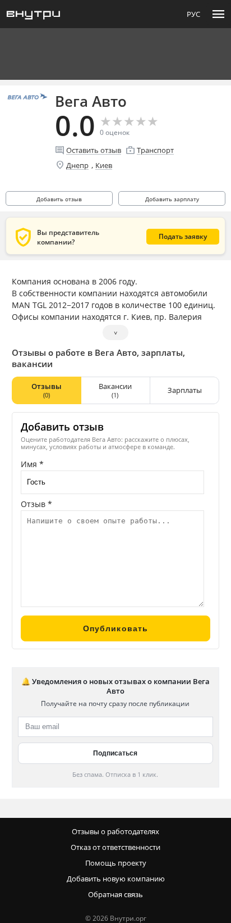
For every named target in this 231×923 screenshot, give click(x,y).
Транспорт (155, 150)
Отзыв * (36, 504)
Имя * (32, 464)
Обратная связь (115, 894)
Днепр (77, 165)
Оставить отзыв (93, 150)
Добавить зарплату (172, 199)
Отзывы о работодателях (115, 831)
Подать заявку (183, 236)
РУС (193, 14)
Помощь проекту (115, 863)
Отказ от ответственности (115, 847)
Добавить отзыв (59, 199)
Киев (103, 165)
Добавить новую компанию (116, 879)
